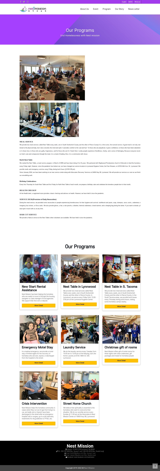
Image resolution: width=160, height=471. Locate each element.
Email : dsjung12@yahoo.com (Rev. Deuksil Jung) (81, 455)
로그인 (138, 2)
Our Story (119, 9)
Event (95, 9)
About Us (84, 9)
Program (107, 9)
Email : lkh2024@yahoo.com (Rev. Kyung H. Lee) (80, 453)
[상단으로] (155, 466)
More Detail (39, 305)
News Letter (134, 9)
